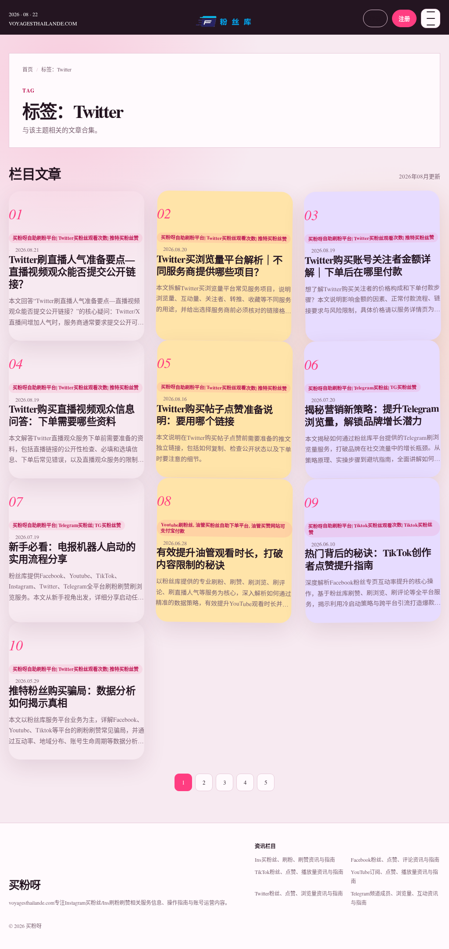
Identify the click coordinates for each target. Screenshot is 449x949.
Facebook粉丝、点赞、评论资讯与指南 (395, 859)
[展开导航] (430, 18)
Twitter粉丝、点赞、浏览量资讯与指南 (299, 893)
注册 (404, 18)
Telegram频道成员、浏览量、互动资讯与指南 (394, 898)
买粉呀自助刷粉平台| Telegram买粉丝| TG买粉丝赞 (362, 388)
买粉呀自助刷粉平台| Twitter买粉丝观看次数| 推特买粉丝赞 (76, 238)
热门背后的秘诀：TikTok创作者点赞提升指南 (368, 559)
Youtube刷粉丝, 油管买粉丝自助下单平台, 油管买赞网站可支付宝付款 (223, 528)
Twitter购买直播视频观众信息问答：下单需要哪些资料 (72, 415)
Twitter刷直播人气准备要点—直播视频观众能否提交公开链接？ (72, 271)
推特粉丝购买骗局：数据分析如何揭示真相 (72, 696)
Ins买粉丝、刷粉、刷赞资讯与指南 (295, 859)
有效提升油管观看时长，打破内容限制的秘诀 (220, 558)
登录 (375, 18)
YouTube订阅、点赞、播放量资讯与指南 (394, 876)
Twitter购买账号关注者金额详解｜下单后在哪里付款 (367, 265)
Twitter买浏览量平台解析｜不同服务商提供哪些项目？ (220, 265)
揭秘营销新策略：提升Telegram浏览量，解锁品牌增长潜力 (371, 415)
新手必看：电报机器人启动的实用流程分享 (72, 552)
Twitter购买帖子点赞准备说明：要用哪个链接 (215, 415)
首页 (27, 69)
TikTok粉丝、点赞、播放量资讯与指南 (299, 871)
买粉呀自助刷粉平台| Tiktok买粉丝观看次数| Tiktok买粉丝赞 (370, 528)
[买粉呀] (224, 24)
